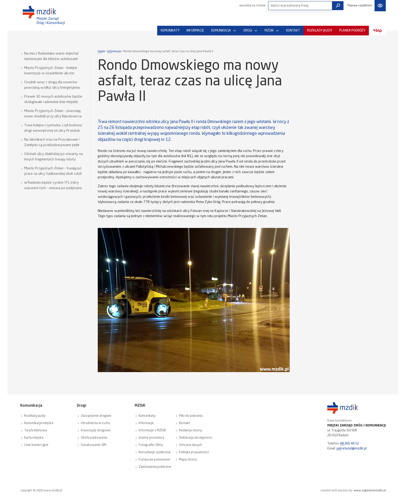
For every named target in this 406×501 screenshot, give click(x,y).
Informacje (114, 51)
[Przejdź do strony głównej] (43, 15)
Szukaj (338, 5)
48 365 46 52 (349, 443)
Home (101, 51)
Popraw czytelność (359, 5)
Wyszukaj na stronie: (252, 5)
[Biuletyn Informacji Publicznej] (377, 31)
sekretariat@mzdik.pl (351, 448)
